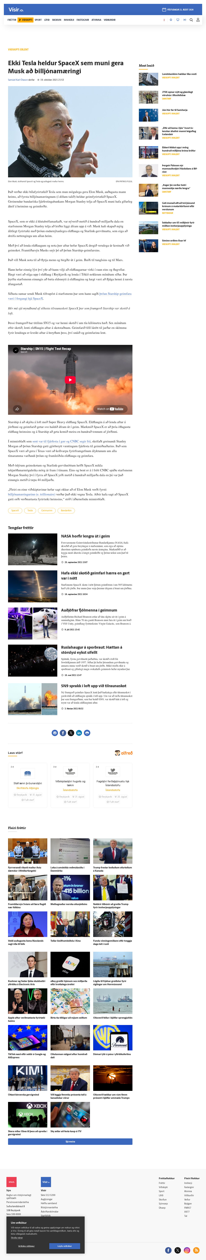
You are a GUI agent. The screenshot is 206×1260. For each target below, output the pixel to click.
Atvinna (188, 1191)
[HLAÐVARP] (170, 20)
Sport (161, 1191)
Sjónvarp (163, 1204)
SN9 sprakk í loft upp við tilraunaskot (93, 686)
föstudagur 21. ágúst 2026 (180, 9)
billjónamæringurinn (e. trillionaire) (31, 494)
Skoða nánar (17, 1238)
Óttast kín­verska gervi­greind (23, 1095)
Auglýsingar (46, 1199)
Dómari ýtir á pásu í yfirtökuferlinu (112, 1054)
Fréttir (162, 1183)
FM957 (187, 1208)
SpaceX (15, 511)
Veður (187, 1200)
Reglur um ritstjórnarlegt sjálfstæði (18, 1197)
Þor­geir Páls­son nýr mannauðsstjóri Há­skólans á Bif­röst (179, 168)
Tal (185, 1216)
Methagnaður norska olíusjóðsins (69, 904)
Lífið (161, 1195)
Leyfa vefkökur (65, 1246)
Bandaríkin (66, 511)
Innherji (188, 1183)
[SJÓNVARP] (177, 20)
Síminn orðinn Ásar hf (174, 241)
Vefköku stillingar (26, 1246)
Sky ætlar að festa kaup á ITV (66, 1131)
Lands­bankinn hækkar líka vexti (179, 74)
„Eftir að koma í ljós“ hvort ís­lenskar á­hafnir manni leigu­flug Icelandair (179, 131)
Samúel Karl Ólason (18, 80)
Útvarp (162, 1208)
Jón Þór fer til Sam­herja (174, 110)
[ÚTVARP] (184, 20)
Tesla (30, 511)
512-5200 (50, 1195)
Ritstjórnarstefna (49, 1208)
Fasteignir (189, 1187)
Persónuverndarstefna (17, 1202)
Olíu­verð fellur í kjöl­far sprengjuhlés (112, 1018)
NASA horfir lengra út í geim (85, 536)
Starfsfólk (46, 1216)
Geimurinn (46, 511)
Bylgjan (188, 1204)
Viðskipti (163, 1187)
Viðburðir (189, 1195)
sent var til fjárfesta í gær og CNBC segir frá (62, 441)
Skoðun (163, 1200)
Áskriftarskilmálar (49, 1212)
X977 (187, 1212)
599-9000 (16, 1214)
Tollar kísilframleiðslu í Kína (66, 941)
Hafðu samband (49, 1203)
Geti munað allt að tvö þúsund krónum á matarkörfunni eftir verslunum (178, 206)
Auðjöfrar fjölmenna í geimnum (89, 610)
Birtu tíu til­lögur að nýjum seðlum (69, 1018)
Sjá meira (70, 1142)
